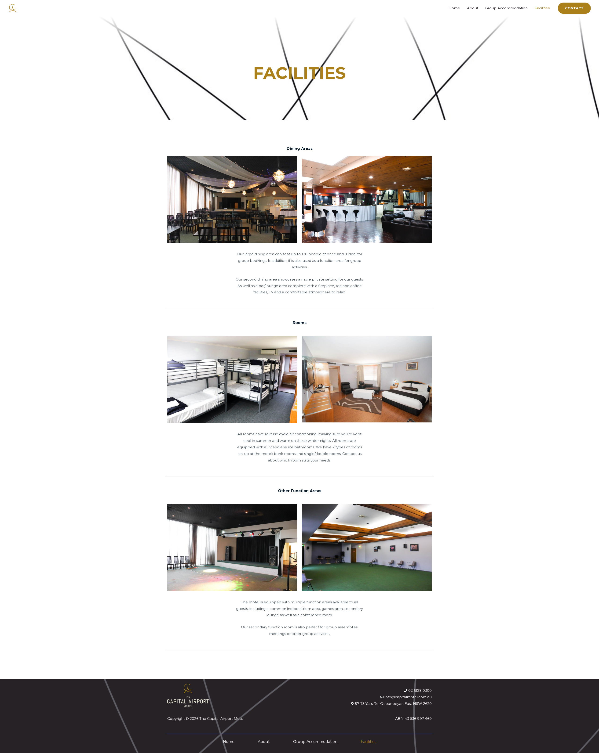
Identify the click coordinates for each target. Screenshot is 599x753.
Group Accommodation (506, 8)
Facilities (542, 8)
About (472, 8)
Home (454, 8)
